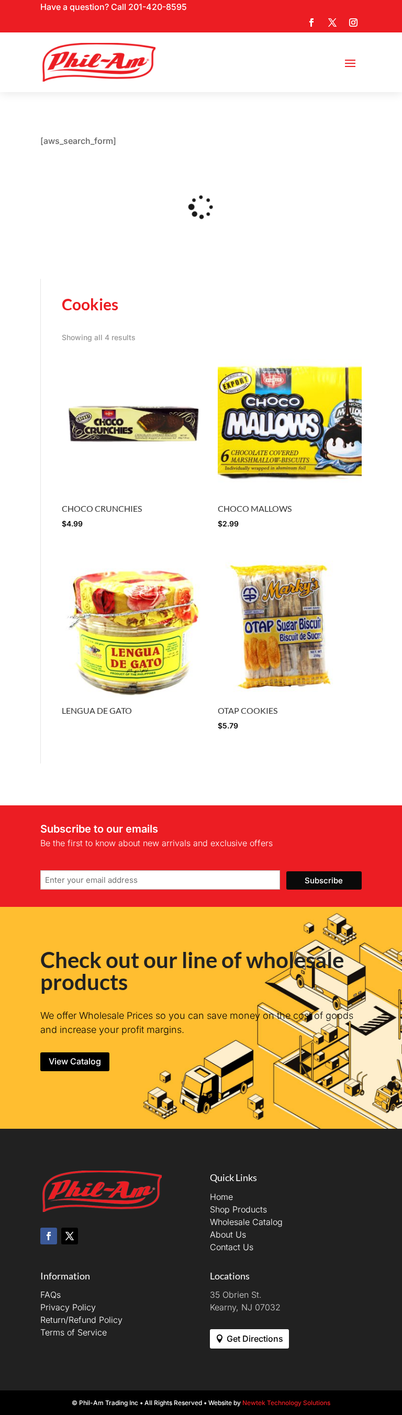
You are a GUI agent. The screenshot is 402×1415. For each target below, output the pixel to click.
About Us (228, 1234)
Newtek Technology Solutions (286, 1403)
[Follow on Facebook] (311, 22)
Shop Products (238, 1209)
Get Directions (255, 1338)
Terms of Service (73, 1332)
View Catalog (75, 1061)
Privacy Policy (68, 1307)
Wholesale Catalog (246, 1222)
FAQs (50, 1294)
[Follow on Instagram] (353, 22)
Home (221, 1197)
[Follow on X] (332, 22)
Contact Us (231, 1247)
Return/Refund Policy (81, 1320)
